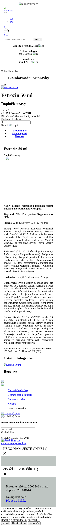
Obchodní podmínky (18, 390)
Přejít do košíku (16, 500)
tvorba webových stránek (13, 443)
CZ (11, 18)
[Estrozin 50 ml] (12, 364)
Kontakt (12, 403)
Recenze (19, 136)
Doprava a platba (16, 399)
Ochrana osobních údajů (20, 394)
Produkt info (20, 130)
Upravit (6, 523)
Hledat (38, 39)
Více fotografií (19, 133)
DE (11, 21)
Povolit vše (34, 523)
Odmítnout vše (19, 523)
